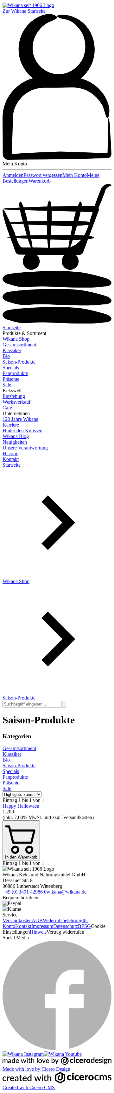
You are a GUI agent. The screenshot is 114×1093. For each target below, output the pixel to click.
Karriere (11, 425)
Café (7, 407)
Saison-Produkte (19, 362)
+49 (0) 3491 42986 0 (25, 892)
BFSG (84, 926)
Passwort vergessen (42, 175)
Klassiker (12, 350)
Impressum (42, 926)
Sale (7, 384)
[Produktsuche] (63, 704)
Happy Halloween (21, 806)
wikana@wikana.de (66, 892)
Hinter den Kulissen (22, 430)
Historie (10, 453)
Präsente (11, 379)
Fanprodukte (15, 373)
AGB (37, 920)
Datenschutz (65, 926)
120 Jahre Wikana (20, 419)
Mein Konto (74, 175)
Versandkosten (17, 920)
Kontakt (11, 459)
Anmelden (13, 175)
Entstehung (14, 396)
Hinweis (38, 932)
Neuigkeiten (15, 442)
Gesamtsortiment (19, 344)
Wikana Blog (16, 436)
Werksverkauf (16, 402)
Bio (6, 356)
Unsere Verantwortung (25, 447)
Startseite (12, 327)
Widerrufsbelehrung (62, 920)
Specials (11, 367)
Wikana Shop (16, 339)
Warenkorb (39, 181)
